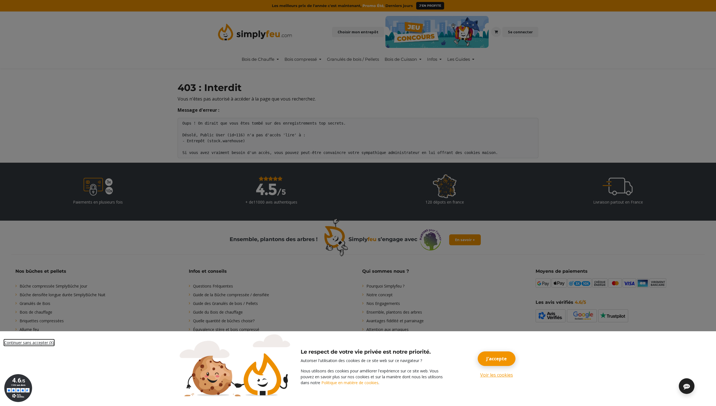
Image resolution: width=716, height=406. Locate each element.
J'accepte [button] (496, 359)
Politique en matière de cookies (349, 382)
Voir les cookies (496, 375)
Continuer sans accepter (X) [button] (29, 342)
